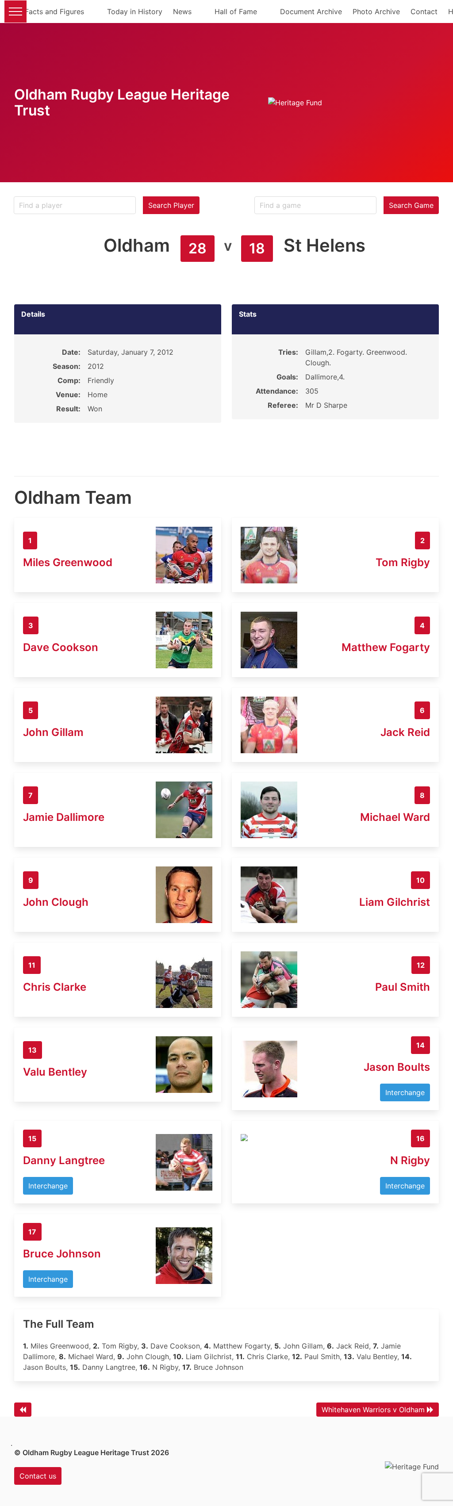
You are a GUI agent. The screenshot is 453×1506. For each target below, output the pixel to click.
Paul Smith (402, 987)
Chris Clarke (54, 987)
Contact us (37, 1476)
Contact (424, 11)
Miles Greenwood (67, 562)
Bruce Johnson (62, 1253)
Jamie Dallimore (63, 817)
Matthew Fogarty (386, 647)
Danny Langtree (64, 1160)
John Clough (55, 902)
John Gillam (53, 732)
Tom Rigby (403, 562)
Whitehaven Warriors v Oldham (373, 1409)
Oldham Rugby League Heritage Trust (122, 102)
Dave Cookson (60, 647)
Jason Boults (397, 1067)
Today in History (134, 11)
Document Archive (311, 11)
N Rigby (410, 1160)
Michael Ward (395, 817)
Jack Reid (405, 732)
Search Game (411, 205)
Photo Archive (376, 11)
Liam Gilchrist (394, 902)
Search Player (171, 205)
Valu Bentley (55, 1071)
